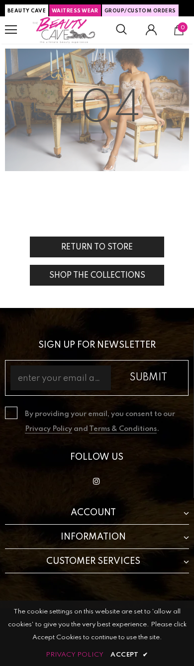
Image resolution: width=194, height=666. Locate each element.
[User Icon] (151, 29)
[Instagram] (96, 481)
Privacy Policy (48, 428)
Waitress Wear (75, 10)
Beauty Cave (26, 10)
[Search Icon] (121, 29)
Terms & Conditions (123, 428)
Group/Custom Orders (140, 10)
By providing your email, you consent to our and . (100, 421)
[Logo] (64, 30)
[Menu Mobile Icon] (11, 30)
